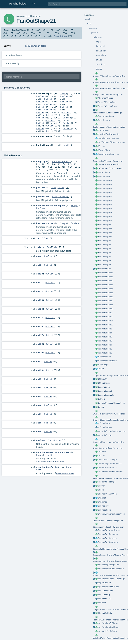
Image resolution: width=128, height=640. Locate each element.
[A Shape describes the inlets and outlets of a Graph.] (96, 490)
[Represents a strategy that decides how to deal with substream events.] (96, 579)
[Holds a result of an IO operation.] (96, 379)
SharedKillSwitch (107, 494)
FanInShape (104, 176)
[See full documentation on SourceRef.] (93, 506)
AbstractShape (105, 98)
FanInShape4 (104, 244)
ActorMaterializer (108, 106)
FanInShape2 (104, 224)
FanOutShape (104, 268)
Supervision (104, 583)
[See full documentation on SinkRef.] (93, 498)
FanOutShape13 (105, 284)
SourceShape (104, 510)
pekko (31, 16)
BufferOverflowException (111, 142)
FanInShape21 (105, 232)
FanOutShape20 (105, 317)
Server (101, 486)
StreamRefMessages (108, 534)
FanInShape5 (104, 248)
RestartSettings (107, 482)
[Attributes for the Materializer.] (96, 102)
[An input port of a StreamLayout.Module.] (96, 399)
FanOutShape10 (105, 272)
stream (37, 16)
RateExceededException (110, 471)
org (18, 16)
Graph (101, 369)
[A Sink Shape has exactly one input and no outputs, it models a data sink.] (96, 502)
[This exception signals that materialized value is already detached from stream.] (96, 514)
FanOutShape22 (105, 325)
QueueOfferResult (107, 467)
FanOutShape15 (105, 293)
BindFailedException (109, 134)
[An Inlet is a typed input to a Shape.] (93, 407)
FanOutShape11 (105, 276)
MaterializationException (112, 431)
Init (67, 145)
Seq (49, 247)
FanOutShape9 (105, 353)
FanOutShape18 (105, 305)
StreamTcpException (108, 564)
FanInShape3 (104, 240)
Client (101, 146)
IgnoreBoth (104, 387)
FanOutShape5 (105, 337)
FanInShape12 (105, 188)
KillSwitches (105, 427)
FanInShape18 (105, 212)
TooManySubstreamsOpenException (110, 620)
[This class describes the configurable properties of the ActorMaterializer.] (96, 110)
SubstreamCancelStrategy (111, 579)
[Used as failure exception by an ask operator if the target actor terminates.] (96, 635)
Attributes (104, 120)
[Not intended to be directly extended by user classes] (96, 369)
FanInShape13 (105, 192)
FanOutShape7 (105, 345)
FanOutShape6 (105, 341)
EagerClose (104, 172)
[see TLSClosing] (96, 172)
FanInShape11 (105, 184)
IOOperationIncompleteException (110, 375)
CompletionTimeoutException (108, 161)
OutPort (102, 451)
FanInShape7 (104, 256)
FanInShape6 (104, 252)
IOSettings (104, 383)
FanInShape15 (105, 200)
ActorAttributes (107, 102)
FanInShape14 (105, 196)
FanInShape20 (105, 228)
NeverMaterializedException (108, 448)
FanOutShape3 (105, 329)
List (53, 187)
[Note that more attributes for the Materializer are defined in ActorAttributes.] (93, 120)
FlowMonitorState (107, 361)
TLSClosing (104, 595)
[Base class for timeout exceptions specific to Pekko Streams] (96, 568)
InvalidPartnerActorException (109, 414)
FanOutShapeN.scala (35, 45)
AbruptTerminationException (108, 94)
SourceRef (103, 506)
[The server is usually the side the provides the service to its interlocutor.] (96, 486)
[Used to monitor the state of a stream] (96, 356)
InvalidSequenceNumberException (110, 420)
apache (23, 16)
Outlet (101, 455)
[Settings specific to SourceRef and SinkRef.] (96, 542)
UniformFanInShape (108, 623)
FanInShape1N (105, 220)
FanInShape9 (104, 264)
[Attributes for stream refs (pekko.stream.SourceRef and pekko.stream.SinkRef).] (96, 530)
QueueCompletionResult (110, 463)
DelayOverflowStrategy (110, 168)
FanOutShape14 (105, 289)
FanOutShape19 (105, 309)
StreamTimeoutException (111, 568)
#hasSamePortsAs (65, 473)
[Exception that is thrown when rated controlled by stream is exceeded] (96, 471)
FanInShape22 (105, 236)
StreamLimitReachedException (108, 527)
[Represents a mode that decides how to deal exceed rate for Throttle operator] (96, 613)
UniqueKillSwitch (107, 631)
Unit (49, 455)
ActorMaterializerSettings (107, 113)
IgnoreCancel (105, 391)
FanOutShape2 (105, 313)
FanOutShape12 (105, 280)
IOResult (102, 379)
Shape (101, 490)
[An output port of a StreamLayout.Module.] (96, 451)
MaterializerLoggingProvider (108, 442)
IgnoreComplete (106, 395)
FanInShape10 (105, 180)
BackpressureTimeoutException (109, 127)
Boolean (41, 208)
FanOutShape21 (105, 321)
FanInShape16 (105, 204)
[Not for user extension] (96, 439)
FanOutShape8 (105, 349)
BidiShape (103, 130)
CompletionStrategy (108, 154)
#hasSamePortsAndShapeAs (50, 461)
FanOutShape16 (105, 297)
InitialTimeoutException (111, 403)
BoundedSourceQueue (108, 138)
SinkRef (102, 498)
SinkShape (103, 502)
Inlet (101, 407)
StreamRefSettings (108, 542)
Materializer (105, 435)
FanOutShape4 (105, 333)
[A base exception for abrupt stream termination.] (96, 85)
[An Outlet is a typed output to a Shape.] (93, 455)
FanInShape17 (105, 208)
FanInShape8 (104, 260)
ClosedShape (104, 150)
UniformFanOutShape (108, 627)
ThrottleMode (105, 613)
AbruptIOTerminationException (109, 76)
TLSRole (102, 603)
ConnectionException (109, 164)
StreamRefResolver (108, 538)
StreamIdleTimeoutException (108, 521)
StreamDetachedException (111, 514)
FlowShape (103, 365)
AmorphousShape (106, 116)
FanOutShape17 (105, 301)
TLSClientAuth (105, 591)
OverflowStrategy (107, 459)
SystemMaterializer (108, 587)
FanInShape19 (105, 216)
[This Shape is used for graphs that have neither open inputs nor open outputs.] (96, 150)
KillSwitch (104, 423)
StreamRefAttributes (109, 530)
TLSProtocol (104, 599)
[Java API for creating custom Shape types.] (96, 98)
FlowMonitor (104, 356)
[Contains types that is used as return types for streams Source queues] (93, 467)
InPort (101, 399)
